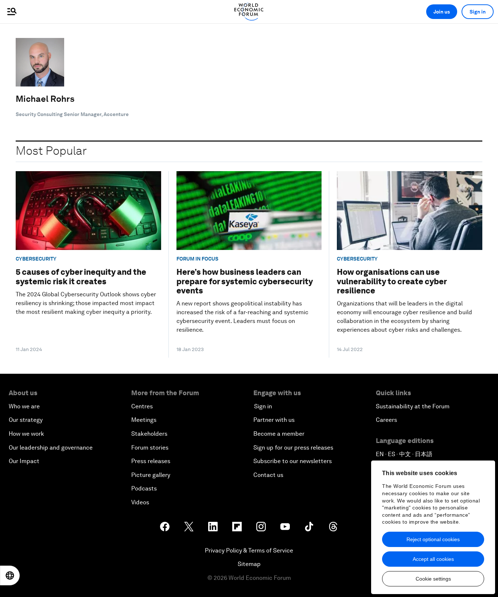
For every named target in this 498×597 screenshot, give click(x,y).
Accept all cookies (433, 559)
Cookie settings (433, 579)
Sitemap (249, 564)
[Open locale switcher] (9, 575)
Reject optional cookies (433, 539)
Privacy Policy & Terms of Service (249, 550)
